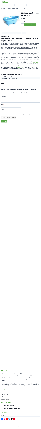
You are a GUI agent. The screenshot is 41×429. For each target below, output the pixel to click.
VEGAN (2, 396)
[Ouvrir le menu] (39, 2)
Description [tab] (5, 33)
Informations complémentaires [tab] (14, 33)
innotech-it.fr (26, 425)
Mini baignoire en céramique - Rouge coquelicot (13, 338)
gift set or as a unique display (32, 62)
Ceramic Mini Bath (10, 61)
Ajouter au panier (30, 24)
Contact (2, 415)
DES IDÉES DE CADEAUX (6, 399)
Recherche (25, 5)
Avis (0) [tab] (24, 33)
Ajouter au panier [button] (7, 169)
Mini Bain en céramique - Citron (10, 295)
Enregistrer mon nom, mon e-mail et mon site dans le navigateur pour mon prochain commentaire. (20, 114)
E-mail (3, 109)
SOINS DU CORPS (4, 394)
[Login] (34, 2)
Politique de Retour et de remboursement (11, 408)
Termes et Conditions (7, 407)
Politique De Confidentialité (8, 405)
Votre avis (3, 97)
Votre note (3, 94)
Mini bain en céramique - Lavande (11, 252)
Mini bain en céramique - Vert (10, 165)
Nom (2, 104)
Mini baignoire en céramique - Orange (11, 208)
